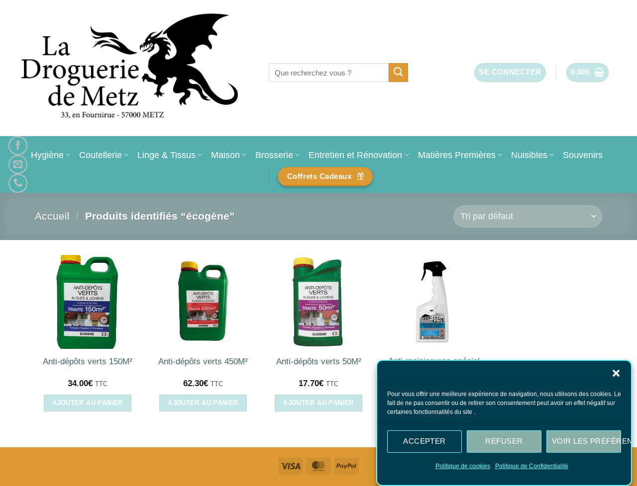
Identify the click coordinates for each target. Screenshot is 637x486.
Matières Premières (457, 155)
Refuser (504, 441)
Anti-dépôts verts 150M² (87, 361)
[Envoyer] (398, 72)
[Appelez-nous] (17, 183)
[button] (616, 373)
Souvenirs (583, 155)
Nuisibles (529, 155)
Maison (225, 155)
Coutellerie (100, 155)
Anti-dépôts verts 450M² (203, 361)
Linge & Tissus (166, 155)
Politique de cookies (462, 466)
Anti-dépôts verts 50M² (318, 361)
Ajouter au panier (87, 402)
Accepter (424, 441)
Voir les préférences (586, 441)
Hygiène (47, 155)
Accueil (52, 216)
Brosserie (274, 155)
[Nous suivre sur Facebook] (17, 145)
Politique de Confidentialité (531, 466)
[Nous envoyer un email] (17, 164)
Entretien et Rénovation (355, 155)
